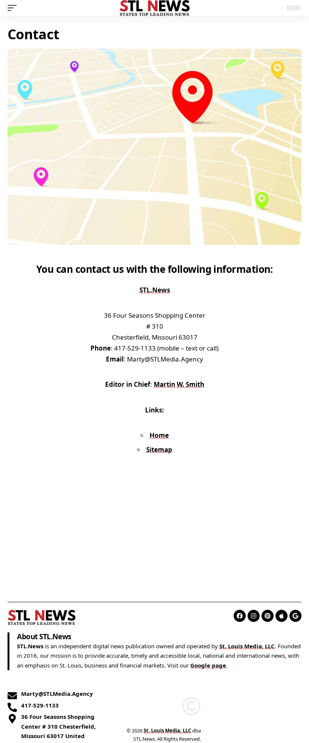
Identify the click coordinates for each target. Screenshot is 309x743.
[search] (274, 8)
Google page (208, 665)
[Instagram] (254, 616)
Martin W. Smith (179, 384)
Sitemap (159, 449)
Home (159, 435)
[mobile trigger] (14, 8)
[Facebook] (240, 616)
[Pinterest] (268, 616)
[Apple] (281, 616)
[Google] (295, 616)
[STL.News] (154, 8)
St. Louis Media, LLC (247, 646)
